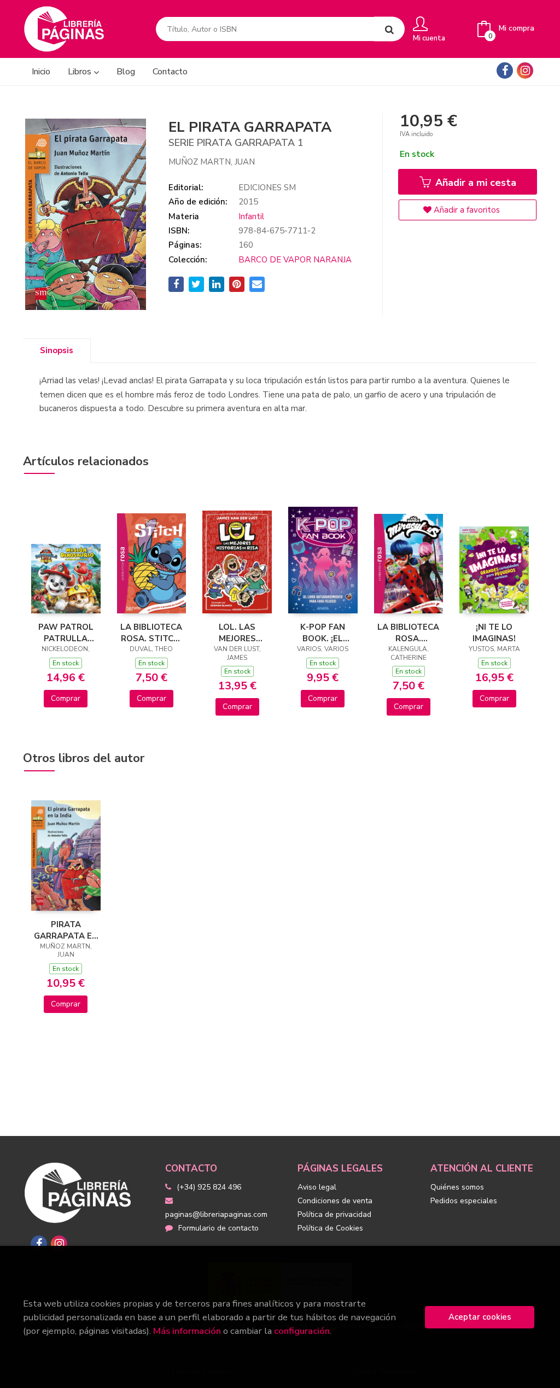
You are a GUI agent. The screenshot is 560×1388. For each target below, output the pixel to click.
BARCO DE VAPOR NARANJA (295, 259)
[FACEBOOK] (505, 70)
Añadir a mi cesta (474, 182)
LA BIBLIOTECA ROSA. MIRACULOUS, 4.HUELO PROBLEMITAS (408, 632)
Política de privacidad (334, 1214)
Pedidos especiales (463, 1201)
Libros (81, 72)
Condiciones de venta (335, 1201)
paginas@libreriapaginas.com (216, 1214)
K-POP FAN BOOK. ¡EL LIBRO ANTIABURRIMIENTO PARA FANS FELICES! (322, 632)
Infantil (251, 216)
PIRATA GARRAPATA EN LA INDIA (66, 930)
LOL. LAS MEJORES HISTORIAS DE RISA (237, 632)
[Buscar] (389, 29)
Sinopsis (56, 350)
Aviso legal (317, 1187)
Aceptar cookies (479, 1316)
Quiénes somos (457, 1187)
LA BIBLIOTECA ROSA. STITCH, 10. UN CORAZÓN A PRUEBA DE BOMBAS (151, 632)
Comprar (65, 698)
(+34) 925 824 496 (209, 1187)
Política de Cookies (330, 1228)
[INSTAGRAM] (525, 70)
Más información (187, 1331)
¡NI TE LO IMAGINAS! (494, 632)
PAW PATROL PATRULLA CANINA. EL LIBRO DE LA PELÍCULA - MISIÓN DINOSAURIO (66, 632)
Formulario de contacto (218, 1228)
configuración (302, 1331)
